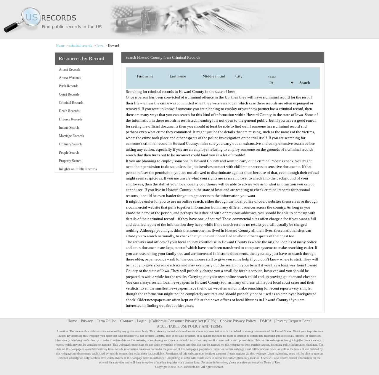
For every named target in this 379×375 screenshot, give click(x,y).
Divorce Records (71, 119)
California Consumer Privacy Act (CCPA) (183, 321)
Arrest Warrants (70, 78)
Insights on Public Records (78, 169)
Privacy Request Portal (293, 321)
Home (60, 45)
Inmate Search (69, 127)
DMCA (266, 321)
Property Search (70, 161)
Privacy (87, 321)
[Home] (189, 19)
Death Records (69, 111)
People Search (69, 152)
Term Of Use (106, 321)
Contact (126, 321)
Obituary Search (70, 144)
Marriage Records (71, 136)
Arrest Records (69, 69)
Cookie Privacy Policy (238, 321)
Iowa (100, 45)
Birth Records (68, 86)
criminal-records (80, 45)
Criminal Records (71, 103)
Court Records (69, 94)
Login (142, 321)
